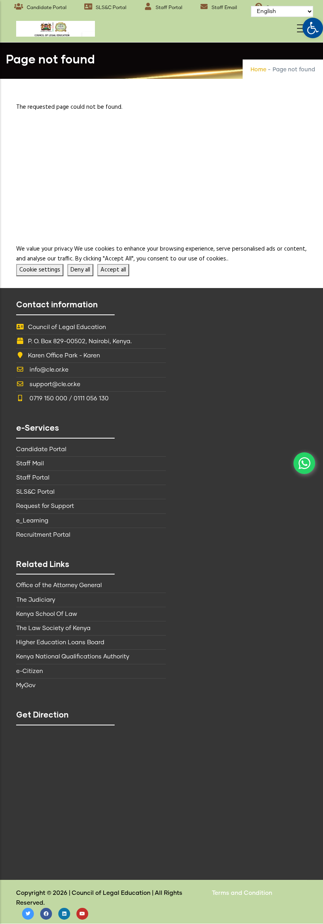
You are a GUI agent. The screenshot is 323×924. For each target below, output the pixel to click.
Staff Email (223, 8)
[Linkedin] (64, 914)
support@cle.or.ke (54, 384)
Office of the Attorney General (59, 585)
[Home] (55, 26)
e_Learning (32, 521)
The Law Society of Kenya (53, 628)
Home (258, 70)
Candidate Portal (46, 8)
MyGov (25, 685)
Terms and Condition (242, 893)
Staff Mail (30, 464)
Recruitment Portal (43, 535)
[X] (28, 914)
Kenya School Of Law (46, 614)
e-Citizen (29, 671)
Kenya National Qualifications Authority (72, 657)
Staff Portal (168, 8)
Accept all (113, 270)
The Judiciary (35, 600)
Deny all (80, 270)
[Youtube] (82, 914)
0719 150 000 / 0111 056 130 (68, 399)
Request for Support (45, 506)
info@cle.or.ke (48, 370)
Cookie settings (39, 270)
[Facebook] (46, 914)
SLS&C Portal (110, 8)
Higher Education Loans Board (60, 642)
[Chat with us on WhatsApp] (304, 463)
